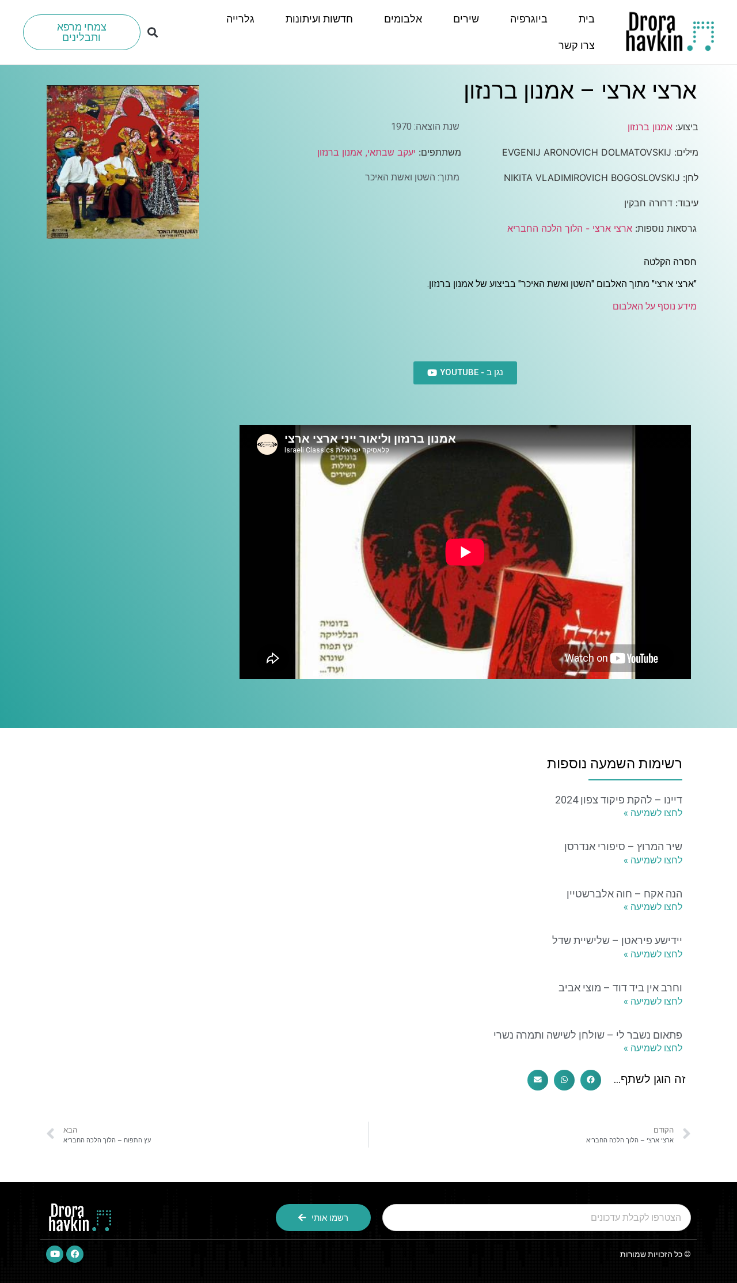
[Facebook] (74, 1254)
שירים (466, 19)
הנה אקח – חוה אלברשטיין (624, 894)
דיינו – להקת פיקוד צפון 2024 (618, 800)
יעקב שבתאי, (389, 152)
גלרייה (240, 19)
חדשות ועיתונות (319, 19)
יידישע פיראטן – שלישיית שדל (617, 940)
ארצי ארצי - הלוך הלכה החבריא (569, 228)
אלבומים (403, 19)
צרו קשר (577, 45)
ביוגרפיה (529, 19)
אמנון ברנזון (650, 127)
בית (587, 19)
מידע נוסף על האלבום (655, 306)
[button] (152, 32)
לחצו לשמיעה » (653, 812)
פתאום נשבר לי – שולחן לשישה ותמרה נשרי (587, 1035)
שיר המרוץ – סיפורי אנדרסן (623, 846)
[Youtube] (54, 1254)
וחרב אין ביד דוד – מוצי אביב (620, 988)
